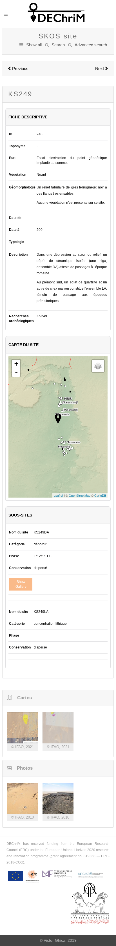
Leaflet (58, 495)
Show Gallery (20, 584)
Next (100, 68)
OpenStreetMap (79, 495)
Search (58, 44)
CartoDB (100, 495)
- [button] (16, 372)
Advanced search (91, 44)
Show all (34, 44)
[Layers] (98, 366)
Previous (19, 68)
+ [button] (16, 363)
